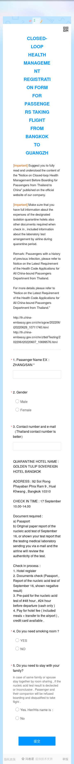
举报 (65, 759)
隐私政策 (10, 759)
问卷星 (29, 759)
